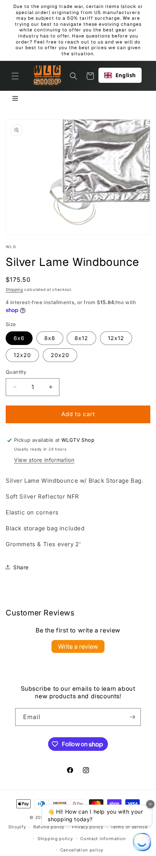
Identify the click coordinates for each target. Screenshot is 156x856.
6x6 (19, 338)
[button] (15, 76)
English (125, 75)
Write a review (78, 646)
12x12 (116, 338)
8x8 (49, 338)
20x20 (60, 355)
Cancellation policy (81, 850)
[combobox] (120, 75)
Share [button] (21, 567)
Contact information (103, 838)
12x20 (22, 355)
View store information (44, 460)
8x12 (81, 338)
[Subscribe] (132, 717)
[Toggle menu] (15, 99)
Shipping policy (55, 838)
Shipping (14, 289)
